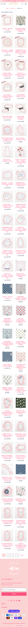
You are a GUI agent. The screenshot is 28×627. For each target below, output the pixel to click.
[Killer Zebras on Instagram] (14, 601)
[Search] (22, 3)
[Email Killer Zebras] (8, 601)
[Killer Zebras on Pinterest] (16, 601)
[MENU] (0, 3)
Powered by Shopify (19, 623)
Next (22, 555)
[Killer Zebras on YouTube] (19, 601)
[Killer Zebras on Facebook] (11, 601)
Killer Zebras (10, 623)
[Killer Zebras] (14, 3)
